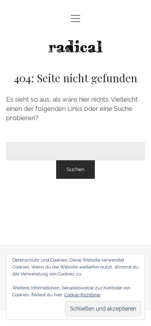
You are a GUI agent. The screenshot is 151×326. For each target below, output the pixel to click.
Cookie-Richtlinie (82, 294)
